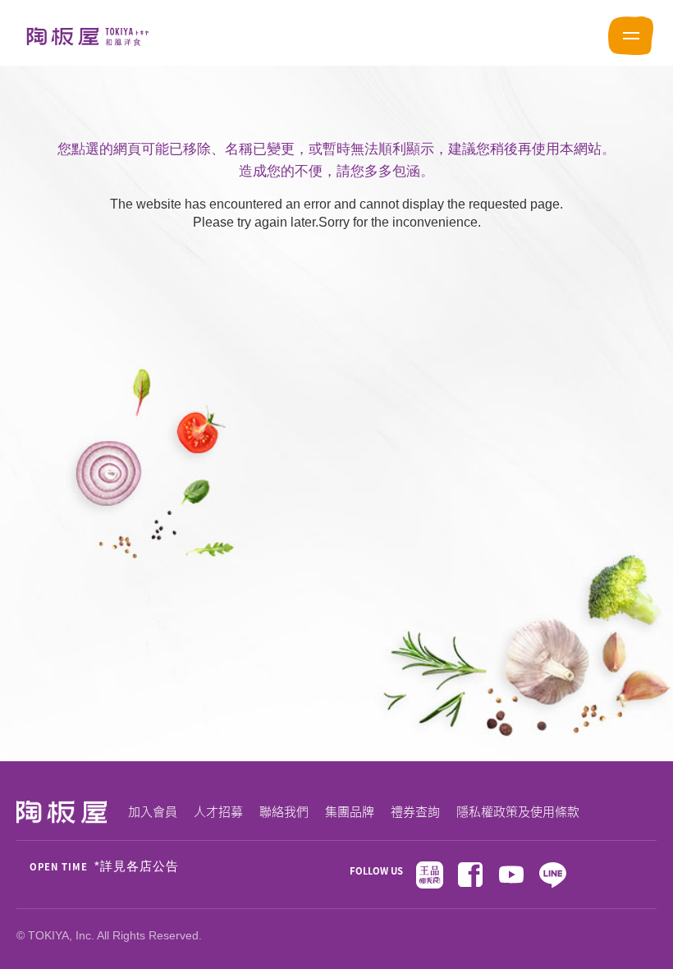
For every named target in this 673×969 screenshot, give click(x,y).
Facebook (470, 874)
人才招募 (218, 811)
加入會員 (152, 811)
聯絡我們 (284, 811)
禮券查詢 (415, 811)
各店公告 (152, 867)
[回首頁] (61, 814)
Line (552, 874)
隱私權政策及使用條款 (517, 811)
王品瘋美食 (429, 874)
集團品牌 (349, 811)
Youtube (511, 874)
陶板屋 (87, 36)
